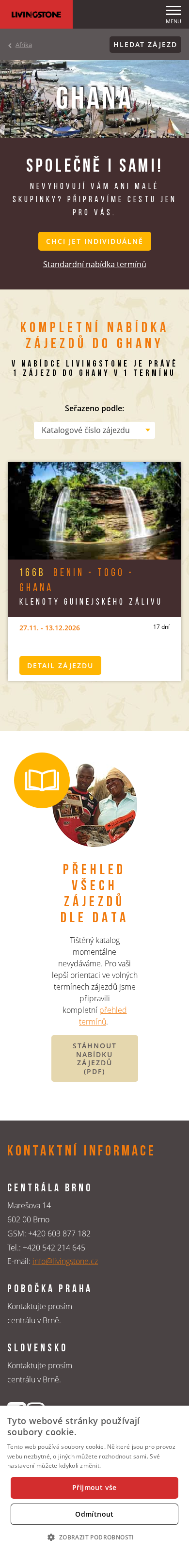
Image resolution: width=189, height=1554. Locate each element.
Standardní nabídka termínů (94, 264)
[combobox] (94, 430)
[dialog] (94, 1480)
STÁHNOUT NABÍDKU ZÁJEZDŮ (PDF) (95, 1058)
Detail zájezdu (60, 665)
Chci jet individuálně (94, 241)
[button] (94, 1537)
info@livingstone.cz (65, 1261)
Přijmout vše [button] (94, 1487)
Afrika (24, 44)
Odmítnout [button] (94, 1514)
